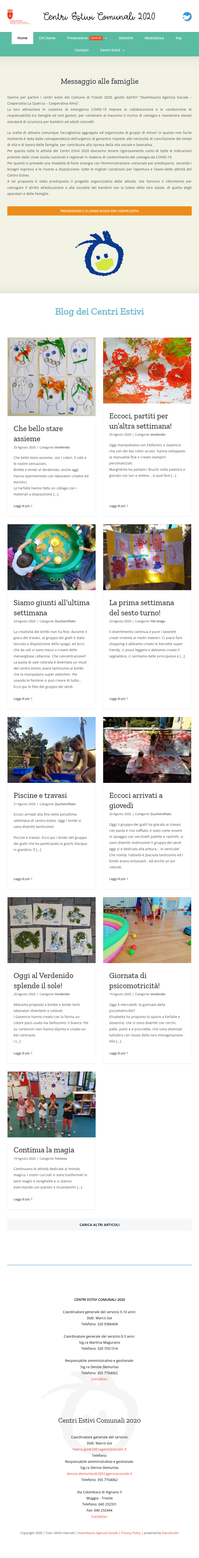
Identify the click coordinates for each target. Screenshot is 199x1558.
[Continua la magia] (52, 1104)
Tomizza (61, 1158)
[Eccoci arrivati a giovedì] (147, 750)
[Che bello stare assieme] (52, 377)
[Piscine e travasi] (52, 750)
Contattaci (99, 1379)
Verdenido (62, 447)
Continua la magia (44, 1149)
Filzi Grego (157, 621)
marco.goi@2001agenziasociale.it (99, 1449)
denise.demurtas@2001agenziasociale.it (99, 1473)
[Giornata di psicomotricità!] (147, 930)
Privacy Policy (131, 1533)
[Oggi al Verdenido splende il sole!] (52, 930)
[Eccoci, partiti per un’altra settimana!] (147, 370)
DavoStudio (170, 1533)
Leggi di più (22, 506)
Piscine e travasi (40, 795)
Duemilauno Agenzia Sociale (98, 1533)
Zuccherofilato (65, 621)
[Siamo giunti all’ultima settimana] (52, 557)
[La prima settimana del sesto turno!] (147, 557)
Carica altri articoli (100, 1224)
